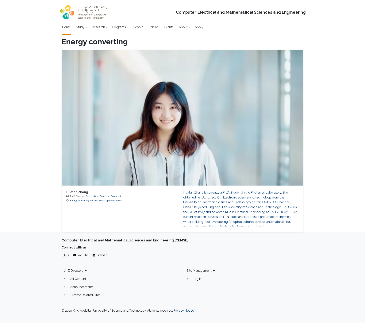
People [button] (138, 27)
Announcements (82, 287)
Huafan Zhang (77, 192)
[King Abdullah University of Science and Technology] (83, 12)
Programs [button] (119, 27)
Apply (199, 27)
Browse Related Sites (85, 295)
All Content (78, 279)
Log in (197, 279)
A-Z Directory (73, 270)
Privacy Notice (184, 310)
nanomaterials (97, 200)
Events (169, 27)
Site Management (199, 270)
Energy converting (79, 200)
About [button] (183, 27)
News (155, 27)
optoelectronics (114, 200)
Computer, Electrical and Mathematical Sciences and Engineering (241, 12)
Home (66, 27)
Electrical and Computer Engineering (104, 196)
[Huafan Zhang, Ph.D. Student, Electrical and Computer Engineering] (182, 118)
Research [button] (98, 27)
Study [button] (80, 27)
